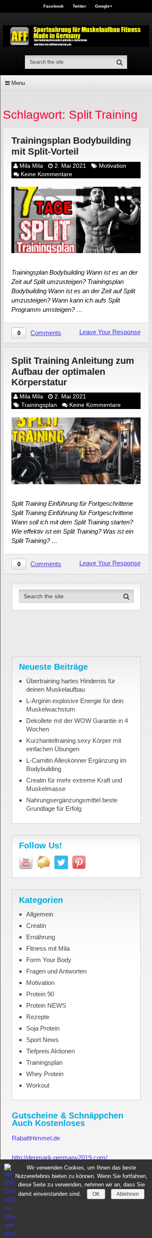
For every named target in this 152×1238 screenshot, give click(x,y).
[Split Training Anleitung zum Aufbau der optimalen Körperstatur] (76, 450)
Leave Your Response (110, 331)
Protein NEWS (46, 1005)
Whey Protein (44, 1073)
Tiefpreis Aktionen (50, 1051)
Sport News (42, 1039)
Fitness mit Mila (48, 948)
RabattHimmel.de (36, 1138)
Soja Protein (43, 1028)
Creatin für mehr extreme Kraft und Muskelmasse (74, 784)
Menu (18, 83)
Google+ (103, 6)
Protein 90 (40, 994)
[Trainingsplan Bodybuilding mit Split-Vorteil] (76, 220)
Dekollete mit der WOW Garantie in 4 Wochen (77, 725)
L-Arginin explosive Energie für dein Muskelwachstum (74, 705)
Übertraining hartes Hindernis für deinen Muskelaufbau (70, 685)
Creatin (36, 925)
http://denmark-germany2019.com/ (59, 1157)
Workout (37, 1085)
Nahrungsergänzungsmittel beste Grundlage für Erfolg (71, 804)
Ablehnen (128, 1194)
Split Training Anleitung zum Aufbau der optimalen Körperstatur (72, 371)
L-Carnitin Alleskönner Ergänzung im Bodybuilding (76, 764)
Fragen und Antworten (56, 971)
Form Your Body (48, 959)
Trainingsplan (39, 404)
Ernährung (40, 937)
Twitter (79, 6)
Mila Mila (31, 165)
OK (96, 1194)
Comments (45, 332)
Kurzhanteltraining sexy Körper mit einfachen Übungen (73, 745)
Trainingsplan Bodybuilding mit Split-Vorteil (71, 145)
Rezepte (37, 1016)
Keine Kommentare (46, 174)
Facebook (53, 6)
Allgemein (39, 914)
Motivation (112, 165)
